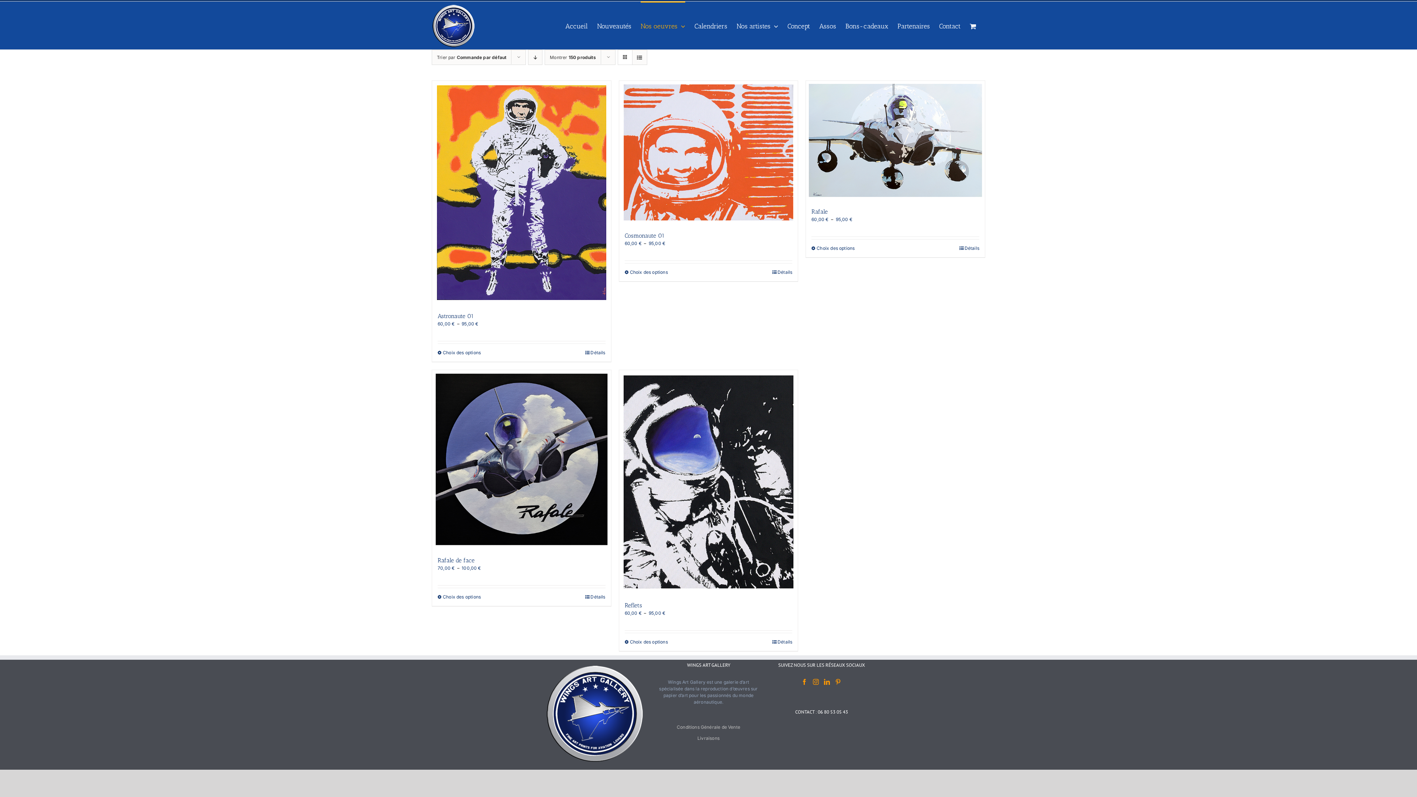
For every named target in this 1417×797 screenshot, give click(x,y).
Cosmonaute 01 (645, 235)
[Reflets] (708, 482)
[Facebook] (804, 682)
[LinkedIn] (827, 682)
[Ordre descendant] (535, 57)
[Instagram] (816, 682)
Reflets (633, 605)
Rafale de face (456, 560)
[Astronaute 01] (521, 192)
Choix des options (462, 352)
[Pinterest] (838, 682)
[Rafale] (895, 140)
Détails (597, 352)
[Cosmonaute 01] (708, 152)
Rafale (819, 211)
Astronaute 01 (456, 316)
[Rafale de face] (521, 459)
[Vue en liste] (639, 57)
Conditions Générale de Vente (708, 727)
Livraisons (708, 738)
